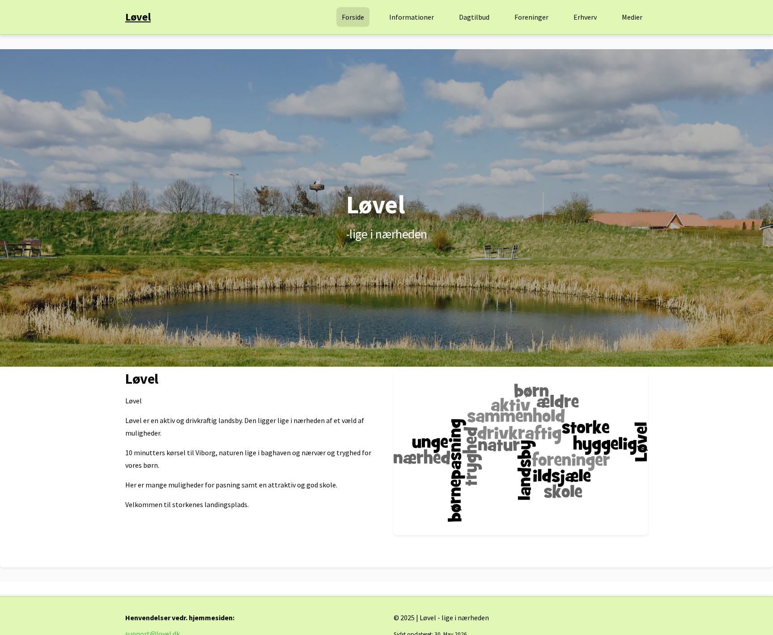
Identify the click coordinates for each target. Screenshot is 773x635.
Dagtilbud (474, 17)
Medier (632, 17)
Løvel (138, 17)
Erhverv (585, 17)
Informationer (411, 17)
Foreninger (531, 17)
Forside (353, 17)
